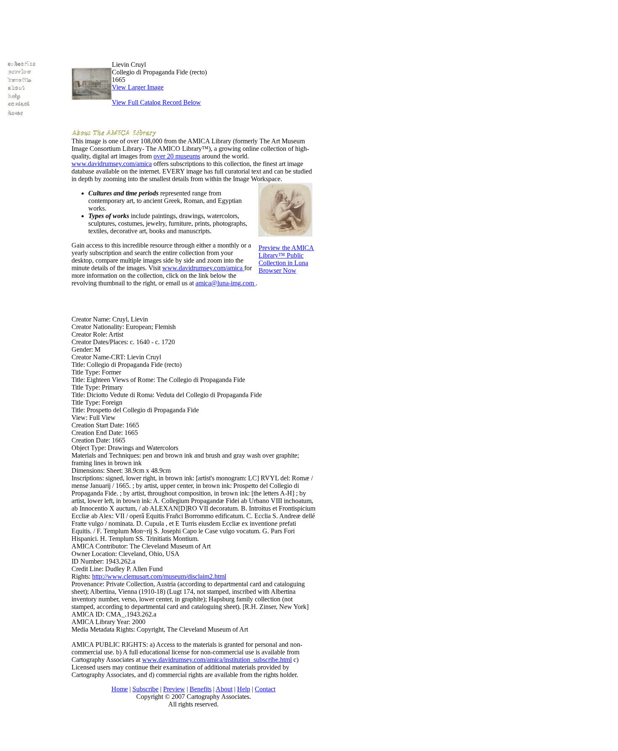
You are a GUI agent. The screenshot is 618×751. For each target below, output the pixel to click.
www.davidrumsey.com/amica (111, 163)
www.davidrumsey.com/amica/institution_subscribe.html (217, 659)
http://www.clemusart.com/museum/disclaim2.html (159, 576)
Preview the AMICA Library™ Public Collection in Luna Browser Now (286, 259)
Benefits (200, 689)
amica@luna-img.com (225, 283)
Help (243, 689)
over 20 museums (176, 156)
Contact (265, 689)
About (224, 689)
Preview (174, 689)
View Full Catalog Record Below (156, 102)
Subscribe (145, 689)
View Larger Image (138, 87)
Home (119, 689)
